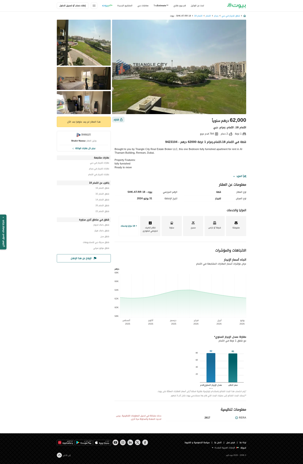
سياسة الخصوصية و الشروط (197, 442)
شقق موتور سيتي (101, 248)
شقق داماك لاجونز (101, 225)
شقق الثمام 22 (102, 211)
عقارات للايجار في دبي (99, 163)
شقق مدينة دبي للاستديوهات (96, 242)
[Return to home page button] (236, 5)
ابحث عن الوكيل (197, 5)
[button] (3, 232)
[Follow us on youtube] (115, 442)
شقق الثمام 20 (102, 206)
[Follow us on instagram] (123, 442)
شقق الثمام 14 (102, 200)
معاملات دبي (143, 5)
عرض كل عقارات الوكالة (85, 148)
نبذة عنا (243, 442)
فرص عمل (230, 442)
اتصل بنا (218, 442)
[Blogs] (107, 6)
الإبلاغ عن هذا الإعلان (81, 258)
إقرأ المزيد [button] (241, 176)
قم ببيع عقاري (179, 5)
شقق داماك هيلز (102, 231)
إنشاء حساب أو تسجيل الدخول (72, 5)
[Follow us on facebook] (145, 442)
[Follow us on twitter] (138, 442)
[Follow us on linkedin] (130, 442)
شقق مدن (104, 237)
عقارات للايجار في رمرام (99, 169)
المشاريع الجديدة (124, 5)
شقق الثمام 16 (102, 188)
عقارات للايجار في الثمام (98, 175)
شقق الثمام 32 (102, 194)
